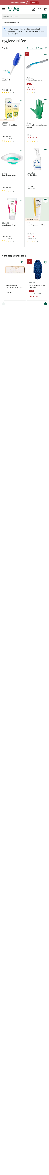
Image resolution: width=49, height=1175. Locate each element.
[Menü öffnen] (4, 9)
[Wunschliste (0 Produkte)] (39, 10)
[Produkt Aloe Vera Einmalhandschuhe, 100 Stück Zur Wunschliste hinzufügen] (45, 100)
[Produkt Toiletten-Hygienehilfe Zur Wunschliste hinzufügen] (45, 55)
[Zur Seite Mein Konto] (34, 10)
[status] (21, 16)
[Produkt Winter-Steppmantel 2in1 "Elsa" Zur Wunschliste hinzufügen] (45, 262)
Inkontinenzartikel (11, 23)
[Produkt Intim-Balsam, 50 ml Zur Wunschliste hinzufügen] (21, 200)
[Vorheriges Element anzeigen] (3, 303)
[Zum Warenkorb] (45, 10)
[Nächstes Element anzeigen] (45, 303)
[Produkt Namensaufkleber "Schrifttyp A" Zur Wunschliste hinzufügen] (22, 262)
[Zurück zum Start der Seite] (46, 1158)
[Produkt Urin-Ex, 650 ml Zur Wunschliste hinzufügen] (45, 150)
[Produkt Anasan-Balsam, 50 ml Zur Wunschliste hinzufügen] (21, 100)
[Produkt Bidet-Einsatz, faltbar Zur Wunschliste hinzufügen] (21, 150)
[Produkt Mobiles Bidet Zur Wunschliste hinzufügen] (21, 55)
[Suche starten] (44, 16)
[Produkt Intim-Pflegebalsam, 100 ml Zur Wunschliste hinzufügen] (45, 200)
